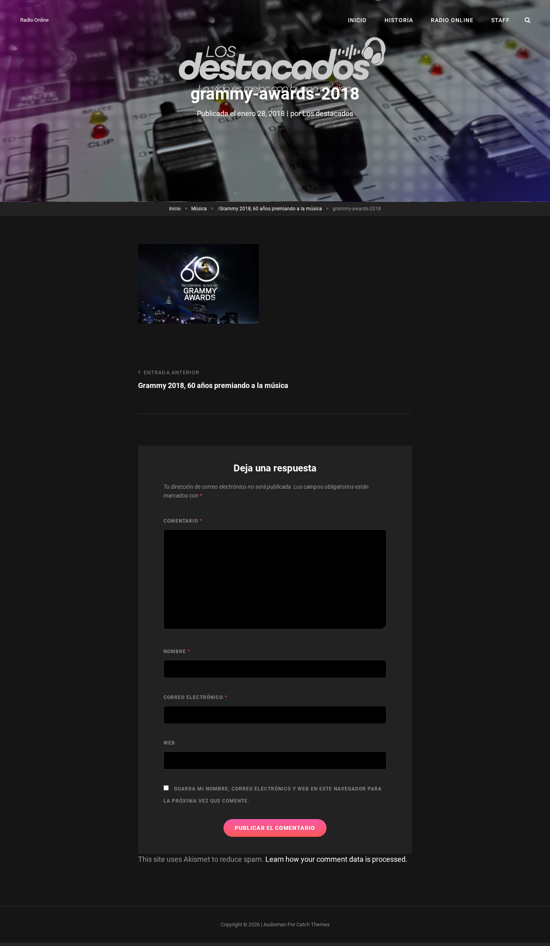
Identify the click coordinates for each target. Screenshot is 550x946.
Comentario (182, 521)
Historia (399, 20)
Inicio (357, 20)
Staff (500, 20)
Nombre (176, 651)
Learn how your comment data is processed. (336, 859)
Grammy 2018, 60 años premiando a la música (270, 209)
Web (169, 743)
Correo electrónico (195, 697)
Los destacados (327, 113)
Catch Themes (313, 924)
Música (199, 209)
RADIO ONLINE (452, 20)
